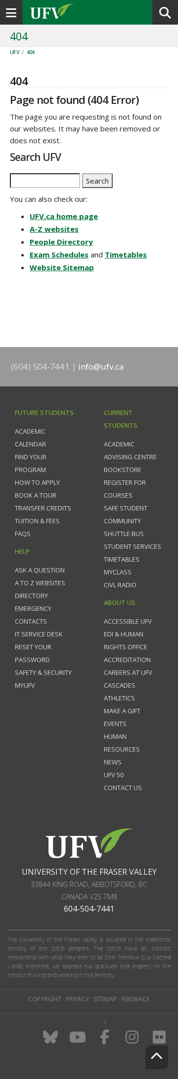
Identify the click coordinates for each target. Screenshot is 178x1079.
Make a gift (122, 710)
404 (31, 52)
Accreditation (127, 659)
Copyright (44, 999)
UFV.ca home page (64, 216)
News (113, 762)
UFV (14, 52)
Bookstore (122, 469)
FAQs (23, 533)
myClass (118, 572)
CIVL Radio (120, 584)
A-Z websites (54, 229)
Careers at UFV (128, 672)
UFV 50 (114, 774)
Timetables (126, 254)
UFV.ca (89, 12)
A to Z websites (40, 582)
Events (115, 723)
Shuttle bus (124, 533)
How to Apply (37, 482)
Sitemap (105, 999)
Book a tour (35, 495)
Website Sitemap (62, 267)
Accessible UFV (128, 621)
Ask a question (40, 570)
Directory (31, 595)
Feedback (135, 999)
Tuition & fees (37, 520)
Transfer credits (43, 508)
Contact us (123, 787)
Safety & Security (43, 672)
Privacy (77, 999)
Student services (132, 546)
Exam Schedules (59, 254)
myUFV (25, 685)
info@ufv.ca (101, 366)
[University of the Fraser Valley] (89, 842)
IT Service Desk (39, 634)
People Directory (61, 242)
